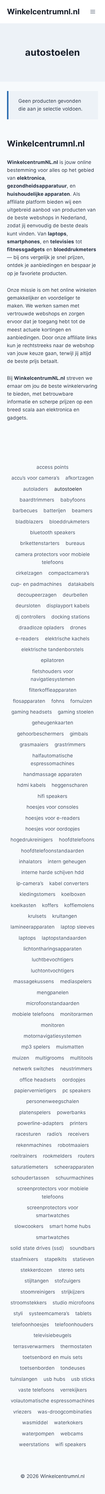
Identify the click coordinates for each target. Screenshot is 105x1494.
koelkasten (23, 905)
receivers (78, 1134)
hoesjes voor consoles (52, 807)
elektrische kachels (67, 639)
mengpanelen (53, 992)
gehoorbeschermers (40, 734)
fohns (57, 701)
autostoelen (68, 489)
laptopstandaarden (64, 938)
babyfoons (72, 500)
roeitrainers (23, 1156)
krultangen (64, 916)
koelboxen (73, 894)
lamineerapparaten (32, 927)
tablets (83, 1313)
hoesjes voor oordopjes (52, 829)
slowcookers (28, 1226)
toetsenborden (37, 1368)
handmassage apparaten (52, 774)
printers (79, 1123)
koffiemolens (79, 905)
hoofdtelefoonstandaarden (52, 851)
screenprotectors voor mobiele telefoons (52, 1192)
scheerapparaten (74, 1167)
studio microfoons (73, 1303)
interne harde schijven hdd (52, 872)
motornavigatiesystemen (52, 1036)
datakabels (81, 584)
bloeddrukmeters (69, 522)
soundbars (82, 1248)
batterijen (54, 510)
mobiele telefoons (33, 1014)
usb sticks (83, 1379)
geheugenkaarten (52, 723)
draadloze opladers (41, 627)
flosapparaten (29, 701)
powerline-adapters (41, 1123)
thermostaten (76, 1346)
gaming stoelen (76, 712)
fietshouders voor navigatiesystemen (53, 675)
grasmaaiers (34, 744)
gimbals (79, 734)
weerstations (34, 1444)
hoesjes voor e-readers (52, 818)
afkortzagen (79, 478)
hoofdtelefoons (76, 840)
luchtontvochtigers (52, 971)
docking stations (70, 617)
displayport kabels (68, 606)
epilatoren (52, 660)
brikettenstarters (40, 543)
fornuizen (81, 701)
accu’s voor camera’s (35, 478)
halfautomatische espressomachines (52, 759)
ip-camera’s (29, 883)
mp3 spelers (35, 1047)
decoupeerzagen (37, 595)
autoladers (35, 489)
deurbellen (75, 595)
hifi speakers (52, 796)
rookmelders (57, 1156)
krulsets (37, 916)
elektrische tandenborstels (52, 649)
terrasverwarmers (34, 1346)
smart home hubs (70, 1226)
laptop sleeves (77, 927)
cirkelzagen (29, 573)
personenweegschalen (52, 1101)
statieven (83, 1259)
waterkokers (68, 1422)
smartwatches (52, 1237)
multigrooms (49, 1058)
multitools (81, 1058)
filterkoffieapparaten (52, 690)
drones (78, 627)
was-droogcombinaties (65, 1412)
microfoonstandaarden (52, 1003)
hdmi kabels (31, 785)
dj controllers (30, 617)
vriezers (22, 1412)
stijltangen (36, 1281)
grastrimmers (70, 744)
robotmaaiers (73, 1145)
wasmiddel (35, 1422)
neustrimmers (76, 1069)
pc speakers (76, 1090)
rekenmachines (34, 1145)
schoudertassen (30, 1178)
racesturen (28, 1134)
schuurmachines (74, 1178)
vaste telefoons (36, 1390)
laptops (27, 938)
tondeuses (72, 1368)
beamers (82, 510)
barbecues (25, 510)
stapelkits (55, 1259)
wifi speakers (70, 1444)
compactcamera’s (68, 573)
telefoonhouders (74, 1324)
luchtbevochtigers (53, 959)
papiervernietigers (35, 1090)
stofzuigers (67, 1281)
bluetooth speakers (52, 532)
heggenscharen (70, 785)
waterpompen (38, 1434)
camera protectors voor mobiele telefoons (52, 558)
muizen (20, 1058)
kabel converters (69, 883)
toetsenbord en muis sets (52, 1357)
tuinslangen (23, 1379)
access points (52, 467)
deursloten (28, 606)
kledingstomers (37, 894)
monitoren (52, 1025)
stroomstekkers (28, 1303)
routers (86, 1156)
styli (18, 1313)
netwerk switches (33, 1069)
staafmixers (24, 1259)
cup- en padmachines (36, 584)
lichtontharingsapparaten (52, 949)
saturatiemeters (29, 1167)
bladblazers (29, 522)
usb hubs (54, 1379)
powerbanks (71, 1112)
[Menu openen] (92, 11)
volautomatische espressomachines (52, 1401)
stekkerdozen (36, 1270)
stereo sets (71, 1270)
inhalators (30, 861)
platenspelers (35, 1112)
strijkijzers (73, 1292)
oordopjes (73, 1080)
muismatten (70, 1047)
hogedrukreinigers (31, 840)
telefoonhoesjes (30, 1324)
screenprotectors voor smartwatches (52, 1211)
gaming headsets (31, 712)
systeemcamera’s (49, 1313)
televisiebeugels (52, 1335)
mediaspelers (76, 981)
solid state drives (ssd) (37, 1248)
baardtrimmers (37, 500)
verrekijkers (73, 1390)
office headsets (38, 1080)
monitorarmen (76, 1014)
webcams (71, 1434)
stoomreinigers (37, 1292)
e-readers (27, 639)
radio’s (54, 1134)
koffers (50, 905)
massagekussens (33, 981)
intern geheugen (67, 861)
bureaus (75, 543)
